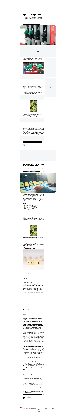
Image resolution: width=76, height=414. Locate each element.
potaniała (24, 59)
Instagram (53, 408)
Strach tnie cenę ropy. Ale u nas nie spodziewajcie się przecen (31, 115)
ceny (26, 87)
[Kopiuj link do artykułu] (43, 24)
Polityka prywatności (39, 411)
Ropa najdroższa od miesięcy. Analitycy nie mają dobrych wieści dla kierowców (33, 116)
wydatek (42, 60)
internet (43, 401)
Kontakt (39, 409)
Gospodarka (46, 408)
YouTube (53, 410)
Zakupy (46, 410)
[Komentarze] (41, 24)
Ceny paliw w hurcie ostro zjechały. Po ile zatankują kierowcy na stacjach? (32, 114)
